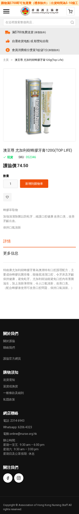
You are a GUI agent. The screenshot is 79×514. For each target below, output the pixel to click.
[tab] (39, 242)
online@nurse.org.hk (23, 433)
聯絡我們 (9, 347)
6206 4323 (25, 427)
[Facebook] (7, 478)
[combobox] (39, 22)
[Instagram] (18, 478)
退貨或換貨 (10, 386)
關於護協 (9, 341)
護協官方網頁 (12, 358)
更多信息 (10, 253)
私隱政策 (9, 399)
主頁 (6, 59)
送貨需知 (9, 379)
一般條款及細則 (13, 393)
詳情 (7, 241)
